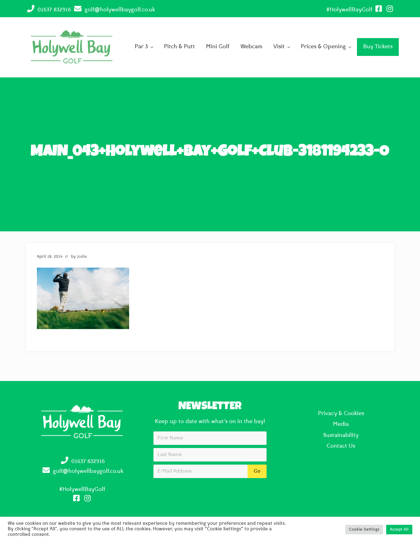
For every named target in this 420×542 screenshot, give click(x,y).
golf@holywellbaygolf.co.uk (120, 10)
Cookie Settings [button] (364, 530)
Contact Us (341, 446)
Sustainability (341, 435)
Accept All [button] (399, 530)
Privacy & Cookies (341, 414)
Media (341, 424)
